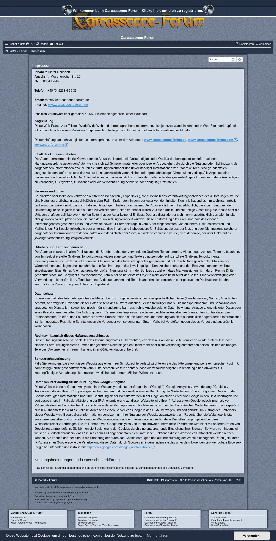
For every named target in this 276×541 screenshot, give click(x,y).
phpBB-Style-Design (78, 499)
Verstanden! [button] (252, 535)
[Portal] (138, 20)
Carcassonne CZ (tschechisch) (161, 525)
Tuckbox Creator (87, 522)
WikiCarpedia (218, 522)
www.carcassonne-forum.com (210, 140)
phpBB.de (69, 496)
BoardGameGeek (220, 525)
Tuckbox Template (87, 517)
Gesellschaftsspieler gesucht (226, 520)
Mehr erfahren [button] (157, 535)
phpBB (50, 492)
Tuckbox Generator (88, 520)
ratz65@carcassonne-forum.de (67, 100)
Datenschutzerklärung (181, 467)
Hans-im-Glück (19, 517)
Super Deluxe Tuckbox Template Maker (98, 525)
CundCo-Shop (18, 520)
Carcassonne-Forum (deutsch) (160, 517)
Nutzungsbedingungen (148, 467)
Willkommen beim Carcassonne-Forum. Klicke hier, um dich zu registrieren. (138, 11)
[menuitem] (30, 44)
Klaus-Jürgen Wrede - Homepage (28, 522)
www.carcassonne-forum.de (68, 104)
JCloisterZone (218, 517)
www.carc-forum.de (49, 144)
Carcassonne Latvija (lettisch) (160, 522)
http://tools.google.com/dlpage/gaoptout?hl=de (119, 447)
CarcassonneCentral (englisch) (160, 520)
